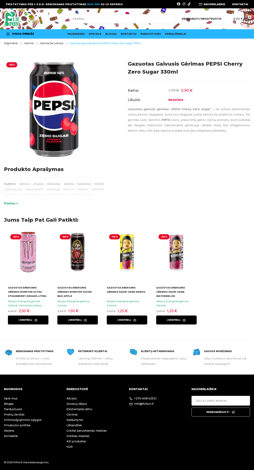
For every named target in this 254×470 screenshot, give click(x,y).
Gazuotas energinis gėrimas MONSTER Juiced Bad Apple (74, 291)
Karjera (9, 430)
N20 (69, 447)
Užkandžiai (74, 425)
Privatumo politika (17, 425)
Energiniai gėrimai (29, 301)
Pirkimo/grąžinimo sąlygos (23, 420)
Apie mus (95, 33)
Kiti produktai (76, 441)
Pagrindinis (76, 33)
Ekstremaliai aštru (79, 409)
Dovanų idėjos (76, 404)
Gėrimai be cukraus (51, 43)
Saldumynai (74, 420)
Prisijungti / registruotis (201, 18)
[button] (28, 320)
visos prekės (23, 34)
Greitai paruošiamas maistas (86, 430)
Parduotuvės (150, 33)
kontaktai (240, 4)
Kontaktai (129, 33)
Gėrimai (29, 43)
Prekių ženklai (175, 33)
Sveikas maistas (77, 436)
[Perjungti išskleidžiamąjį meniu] (8, 34)
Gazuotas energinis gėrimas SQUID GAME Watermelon (170, 291)
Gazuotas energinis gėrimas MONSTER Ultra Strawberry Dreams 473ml (27, 291)
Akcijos (12, 301)
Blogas (111, 33)
